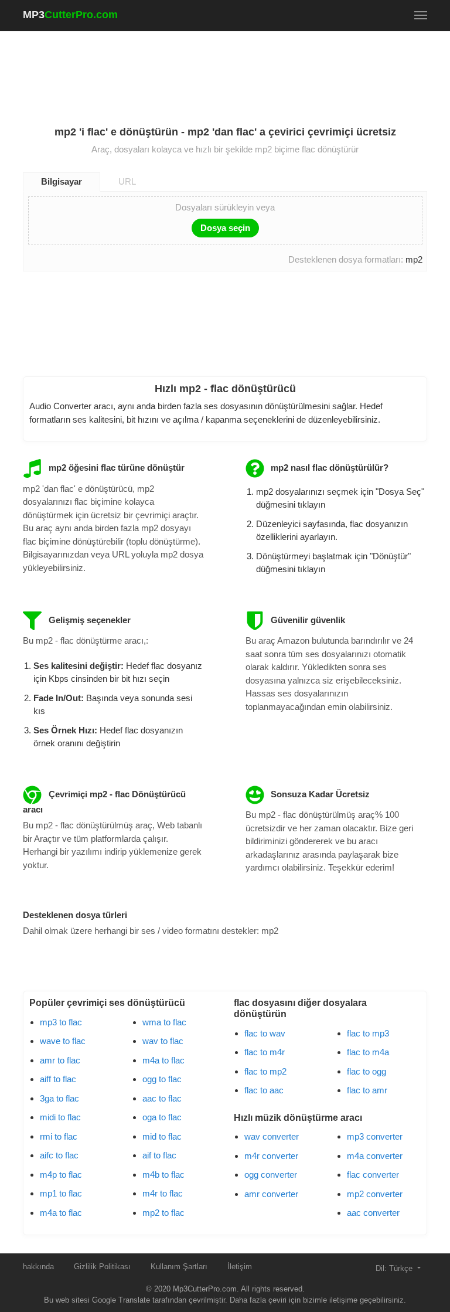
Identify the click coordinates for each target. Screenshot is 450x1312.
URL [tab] (127, 181)
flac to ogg (366, 1071)
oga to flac (162, 1117)
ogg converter (270, 1175)
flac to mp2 (265, 1071)
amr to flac (60, 1060)
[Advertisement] (236, 71)
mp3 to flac (61, 1022)
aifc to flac (59, 1155)
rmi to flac (58, 1136)
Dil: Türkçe (395, 1268)
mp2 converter (375, 1194)
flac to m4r (264, 1052)
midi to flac (60, 1117)
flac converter (373, 1175)
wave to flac (63, 1041)
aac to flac (162, 1098)
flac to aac (264, 1090)
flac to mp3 (368, 1033)
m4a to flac (61, 1213)
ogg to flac (162, 1079)
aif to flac (159, 1155)
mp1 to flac (61, 1193)
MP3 (70, 15)
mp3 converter (375, 1136)
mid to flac (162, 1136)
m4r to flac (162, 1193)
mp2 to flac (163, 1213)
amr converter (271, 1194)
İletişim (239, 1266)
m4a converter (375, 1156)
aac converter (373, 1213)
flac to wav (264, 1033)
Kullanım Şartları (179, 1266)
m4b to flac (163, 1175)
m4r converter (271, 1156)
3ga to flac (59, 1098)
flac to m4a (368, 1052)
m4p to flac (61, 1175)
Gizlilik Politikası (102, 1266)
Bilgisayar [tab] (61, 181)
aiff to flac (58, 1079)
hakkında (38, 1266)
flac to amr (367, 1090)
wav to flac (162, 1041)
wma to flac (164, 1022)
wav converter (271, 1136)
